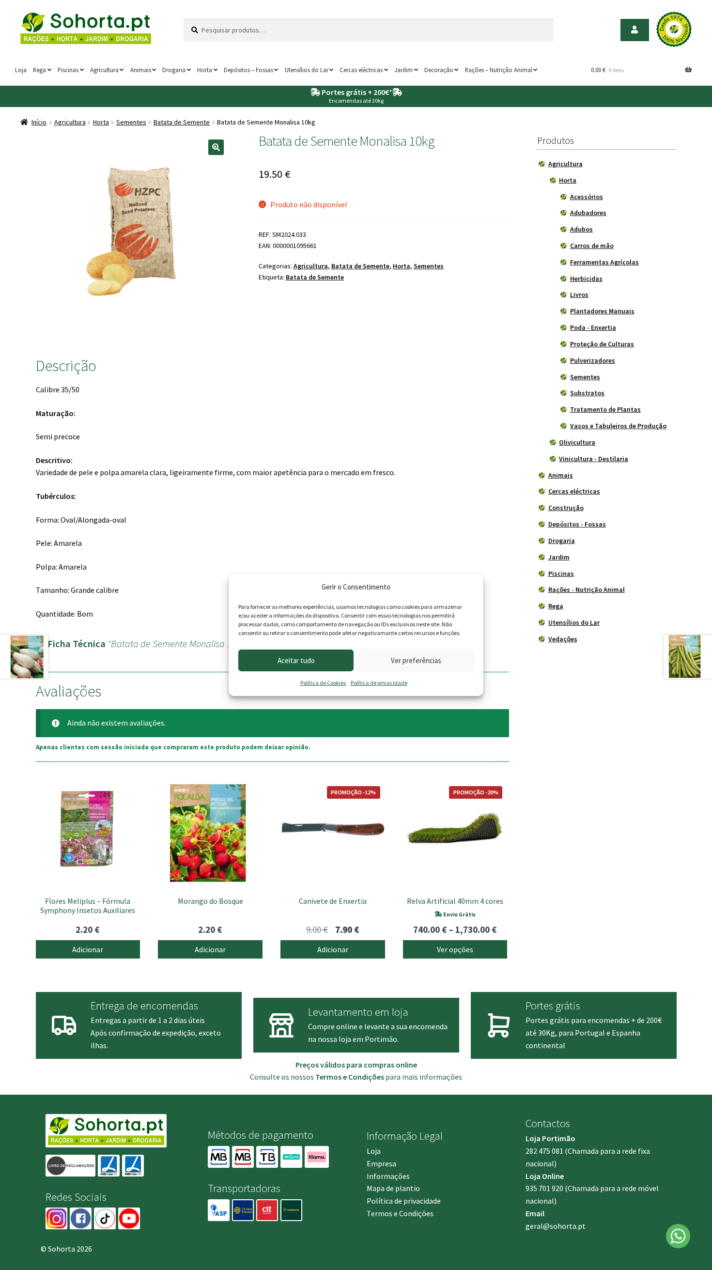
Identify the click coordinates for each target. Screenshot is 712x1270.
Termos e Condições (400, 1213)
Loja (21, 70)
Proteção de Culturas (602, 344)
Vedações (562, 639)
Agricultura (104, 70)
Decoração (438, 70)
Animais (140, 70)
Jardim (403, 70)
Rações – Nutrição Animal (498, 70)
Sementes (131, 122)
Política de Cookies (323, 682)
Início (38, 122)
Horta (204, 70)
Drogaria (174, 70)
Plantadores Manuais (602, 311)
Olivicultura (577, 442)
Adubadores (588, 212)
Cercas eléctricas (361, 70)
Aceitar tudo (296, 660)
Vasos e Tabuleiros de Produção (618, 425)
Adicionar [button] (87, 949)
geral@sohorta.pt (556, 1226)
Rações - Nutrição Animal (586, 589)
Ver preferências (416, 660)
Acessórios (586, 196)
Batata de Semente (182, 122)
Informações (388, 1176)
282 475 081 (544, 1151)
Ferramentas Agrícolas (604, 262)
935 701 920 (544, 1188)
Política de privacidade (379, 682)
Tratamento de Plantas (605, 409)
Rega (39, 70)
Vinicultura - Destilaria (593, 458)
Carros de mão (592, 245)
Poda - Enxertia (593, 327)
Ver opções (455, 949)
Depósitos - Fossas (577, 524)
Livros (579, 294)
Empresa (381, 1163)
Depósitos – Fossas (248, 70)
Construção (566, 507)
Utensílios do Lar (306, 70)
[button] (216, 147)
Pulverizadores (592, 360)
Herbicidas (586, 278)
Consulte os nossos (317, 1077)
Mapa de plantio (393, 1188)
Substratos (587, 392)
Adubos (581, 229)
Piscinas (68, 70)
